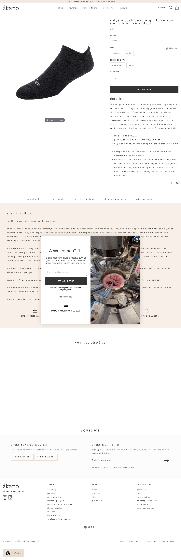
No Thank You (66, 296)
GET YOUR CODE (65, 281)
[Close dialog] (136, 238)
